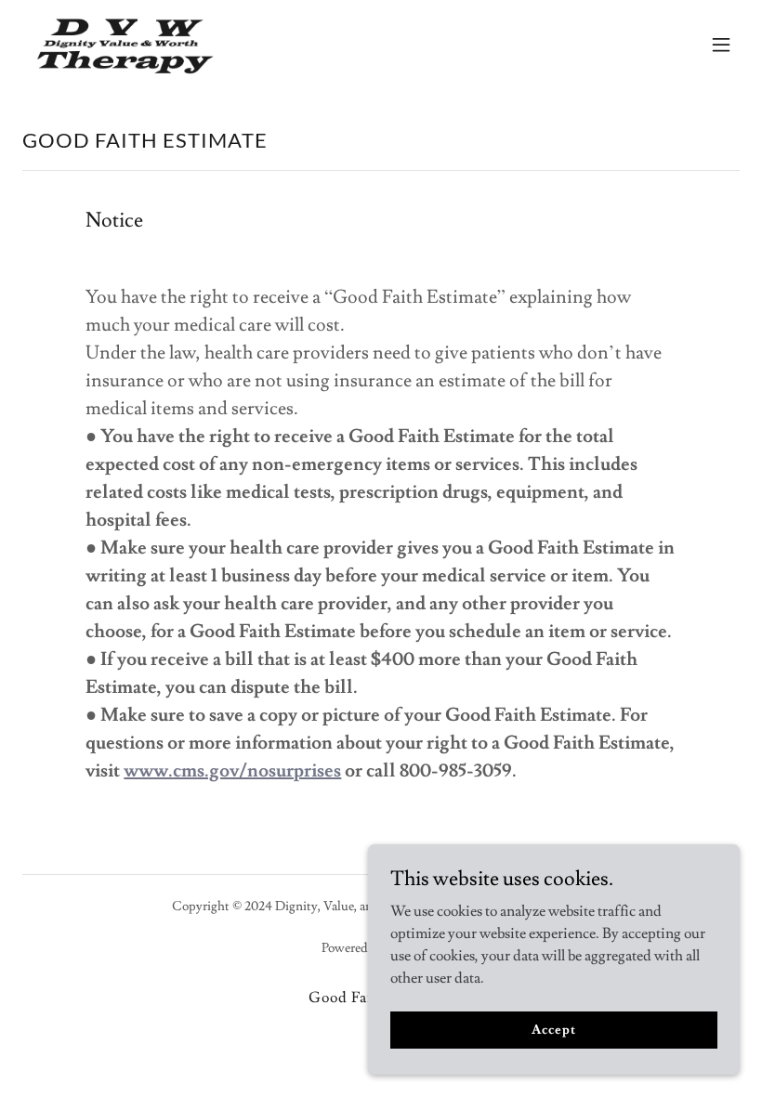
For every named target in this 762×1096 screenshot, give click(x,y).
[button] (721, 44)
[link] (130, 44)
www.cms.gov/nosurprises (232, 771)
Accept (553, 1029)
